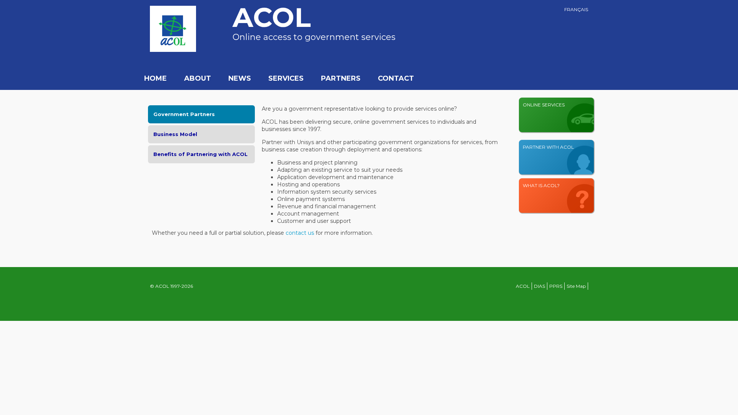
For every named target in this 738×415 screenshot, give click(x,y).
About (197, 78)
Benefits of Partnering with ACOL (200, 154)
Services (286, 78)
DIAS (539, 286)
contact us (300, 232)
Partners (341, 78)
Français (576, 9)
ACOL (523, 286)
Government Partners (184, 114)
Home (155, 78)
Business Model (175, 134)
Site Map (576, 286)
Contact (396, 78)
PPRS (555, 286)
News (239, 78)
